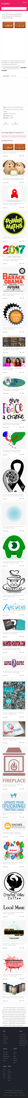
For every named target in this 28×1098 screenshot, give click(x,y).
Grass (4, 1074)
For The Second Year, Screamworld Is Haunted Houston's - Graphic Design (12, 649)
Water (9, 1076)
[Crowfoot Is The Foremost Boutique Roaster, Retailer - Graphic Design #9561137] (14, 890)
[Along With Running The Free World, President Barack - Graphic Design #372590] (14, 280)
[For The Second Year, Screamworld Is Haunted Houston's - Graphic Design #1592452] (14, 643)
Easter (4, 1060)
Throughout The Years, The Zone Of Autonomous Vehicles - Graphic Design (12, 833)
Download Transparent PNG (10, 67)
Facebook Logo (23, 1041)
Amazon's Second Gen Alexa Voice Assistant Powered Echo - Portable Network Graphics (13, 997)
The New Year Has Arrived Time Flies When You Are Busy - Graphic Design (13, 260)
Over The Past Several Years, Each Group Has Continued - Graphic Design (14, 152)
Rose (9, 1074)
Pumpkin (5, 1043)
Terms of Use (22, 1095)
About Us (5, 1095)
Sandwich (5, 1036)
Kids (14, 1062)
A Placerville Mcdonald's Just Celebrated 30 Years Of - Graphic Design (13, 863)
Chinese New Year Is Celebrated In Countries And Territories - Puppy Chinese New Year (13, 179)
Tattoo (9, 1080)
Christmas (5, 1052)
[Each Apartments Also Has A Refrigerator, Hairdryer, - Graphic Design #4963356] (14, 764)
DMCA (16, 1095)
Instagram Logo (23, 1034)
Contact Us (11, 1095)
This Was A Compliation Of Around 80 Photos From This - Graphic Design (14, 713)
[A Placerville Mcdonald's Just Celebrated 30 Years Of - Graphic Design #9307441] (14, 850)
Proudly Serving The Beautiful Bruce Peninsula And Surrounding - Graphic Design (14, 389)
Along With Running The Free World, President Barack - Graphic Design (14, 294)
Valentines (5, 1058)
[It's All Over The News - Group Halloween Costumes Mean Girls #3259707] (14, 361)
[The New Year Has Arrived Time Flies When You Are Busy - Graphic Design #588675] (14, 251)
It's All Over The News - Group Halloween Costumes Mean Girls (13, 369)
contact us (17, 62)
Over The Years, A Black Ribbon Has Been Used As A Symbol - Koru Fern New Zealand (13, 495)
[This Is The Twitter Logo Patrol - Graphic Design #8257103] (14, 802)
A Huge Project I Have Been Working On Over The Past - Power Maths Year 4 (13, 237)
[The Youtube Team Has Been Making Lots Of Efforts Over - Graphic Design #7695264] (14, 194)
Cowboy (15, 1060)
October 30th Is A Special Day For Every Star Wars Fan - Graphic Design (13, 944)
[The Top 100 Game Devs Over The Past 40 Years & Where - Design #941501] (14, 513)
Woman (15, 1058)
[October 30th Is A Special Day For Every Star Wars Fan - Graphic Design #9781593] (14, 931)
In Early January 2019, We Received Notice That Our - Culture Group (13, 328)
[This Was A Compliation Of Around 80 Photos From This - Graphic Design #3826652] (14, 695)
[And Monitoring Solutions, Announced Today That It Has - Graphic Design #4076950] (14, 729)
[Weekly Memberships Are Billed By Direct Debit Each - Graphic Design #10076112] (14, 962)
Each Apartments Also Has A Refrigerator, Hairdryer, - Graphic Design (13, 785)
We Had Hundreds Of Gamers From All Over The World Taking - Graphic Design (13, 672)
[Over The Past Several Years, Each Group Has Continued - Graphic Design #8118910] (14, 147)
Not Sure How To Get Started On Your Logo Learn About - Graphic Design (13, 633)
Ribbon (9, 1078)
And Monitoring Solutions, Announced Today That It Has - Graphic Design (13, 739)
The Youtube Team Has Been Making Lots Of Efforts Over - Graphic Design (13, 204)
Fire (4, 1071)
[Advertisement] (14, 43)
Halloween (5, 1054)
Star (4, 1076)
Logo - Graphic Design (8, 612)
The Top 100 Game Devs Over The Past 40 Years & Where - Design (13, 527)
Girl (14, 1054)
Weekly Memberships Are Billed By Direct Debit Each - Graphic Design (12, 975)
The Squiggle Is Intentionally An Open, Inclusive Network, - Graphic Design (12, 451)
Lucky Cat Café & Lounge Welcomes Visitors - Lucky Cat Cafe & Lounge (14, 596)
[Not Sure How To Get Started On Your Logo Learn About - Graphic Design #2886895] (14, 625)
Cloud (4, 1069)
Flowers (9, 1071)
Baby (14, 1056)
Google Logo (22, 1045)
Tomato (5, 1041)
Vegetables (5, 1038)
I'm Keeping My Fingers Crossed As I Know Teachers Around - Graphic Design (13, 423)
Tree (4, 1078)
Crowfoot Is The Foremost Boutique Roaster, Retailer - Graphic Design (13, 913)
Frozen (15, 1052)
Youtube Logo (22, 1038)
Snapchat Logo (22, 1043)
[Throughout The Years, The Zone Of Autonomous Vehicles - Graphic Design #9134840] (14, 826)
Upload (25, 2)
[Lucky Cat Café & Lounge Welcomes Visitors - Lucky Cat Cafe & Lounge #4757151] (14, 581)
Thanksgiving (6, 1056)
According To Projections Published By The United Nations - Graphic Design (13, 349)
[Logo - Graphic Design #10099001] (14, 607)
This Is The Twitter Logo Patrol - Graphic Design (12, 813)
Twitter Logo (22, 1036)
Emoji (9, 1069)
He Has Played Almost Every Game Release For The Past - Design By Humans (13, 562)
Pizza (4, 1034)
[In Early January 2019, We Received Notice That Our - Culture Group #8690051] (14, 314)
